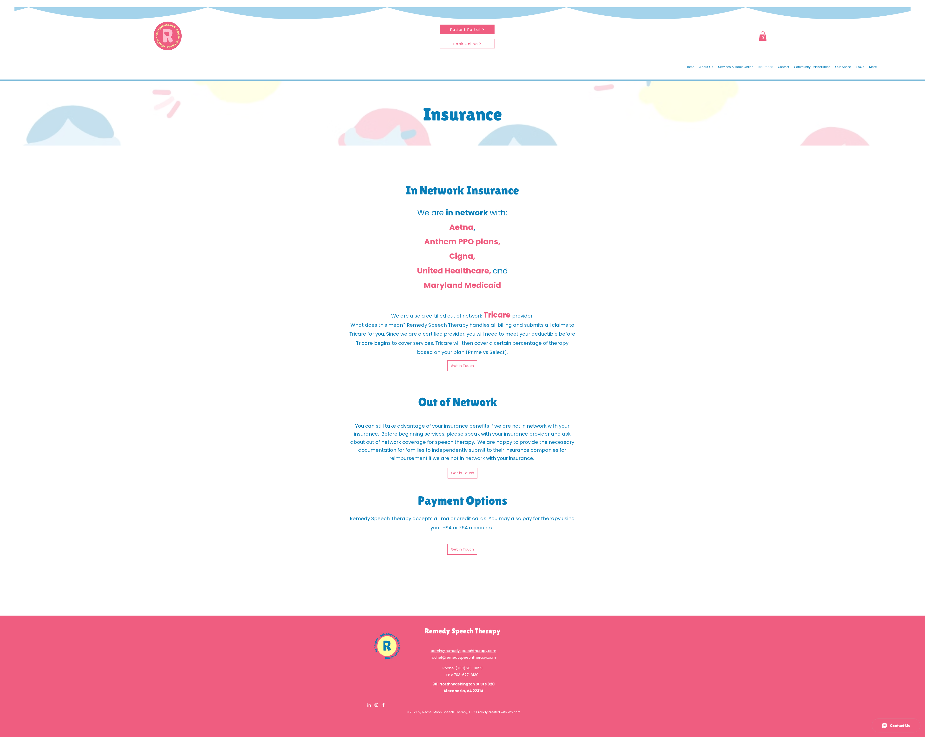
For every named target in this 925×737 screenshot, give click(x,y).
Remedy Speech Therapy (462, 631)
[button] (763, 36)
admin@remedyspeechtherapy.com (463, 650)
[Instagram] (376, 705)
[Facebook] (383, 705)
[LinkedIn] (369, 705)
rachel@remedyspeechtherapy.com (463, 657)
